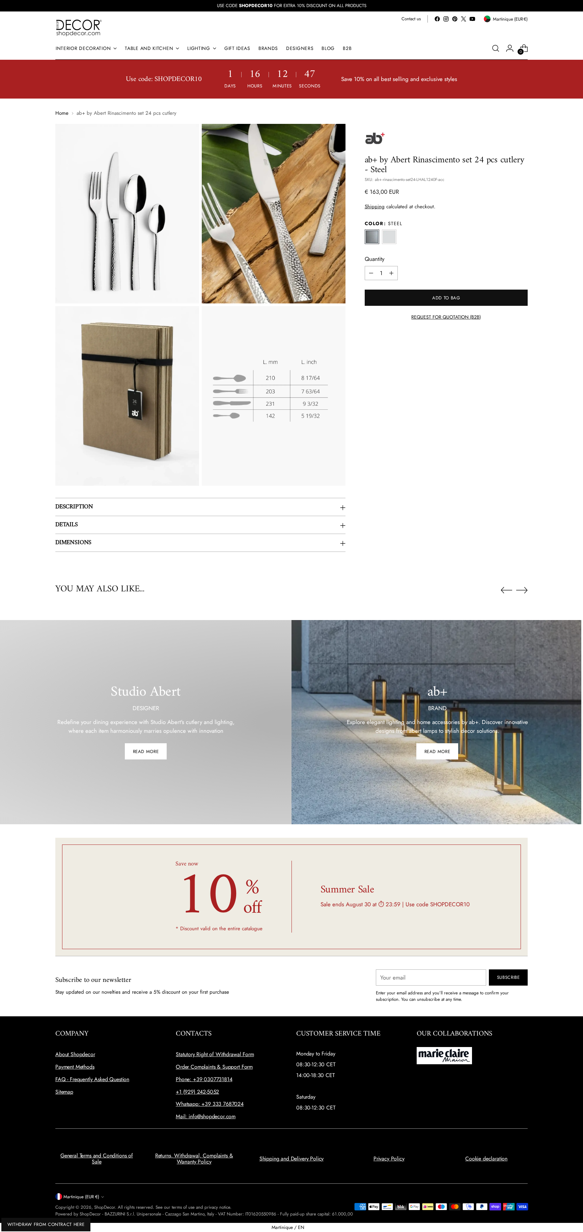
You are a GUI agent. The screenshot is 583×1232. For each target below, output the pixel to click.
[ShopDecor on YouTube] (472, 19)
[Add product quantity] (391, 273)
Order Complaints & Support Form (214, 1067)
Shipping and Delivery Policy (291, 1158)
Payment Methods (74, 1067)
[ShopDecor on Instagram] (446, 19)
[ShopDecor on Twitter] (464, 19)
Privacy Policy (389, 1158)
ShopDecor (104, 1207)
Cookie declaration (486, 1158)
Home (61, 113)
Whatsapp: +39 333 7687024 (210, 1104)
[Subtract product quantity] (371, 273)
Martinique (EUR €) (81, 1197)
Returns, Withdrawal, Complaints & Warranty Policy (194, 1159)
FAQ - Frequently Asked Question (92, 1079)
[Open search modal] (495, 48)
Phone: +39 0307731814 (204, 1079)
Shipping (375, 206)
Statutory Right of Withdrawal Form (215, 1054)
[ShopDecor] (79, 27)
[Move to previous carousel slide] (506, 590)
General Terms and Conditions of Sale (96, 1159)
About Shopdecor (75, 1054)
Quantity (374, 259)
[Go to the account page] (510, 48)
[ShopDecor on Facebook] (437, 19)
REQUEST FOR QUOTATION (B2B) (446, 317)
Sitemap (64, 1092)
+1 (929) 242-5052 (197, 1092)
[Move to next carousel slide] (522, 590)
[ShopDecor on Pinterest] (455, 19)
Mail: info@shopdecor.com (205, 1116)
